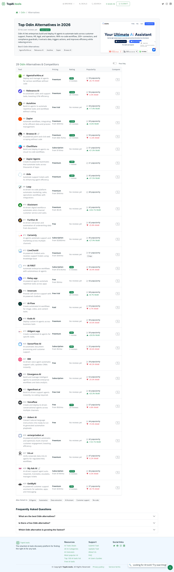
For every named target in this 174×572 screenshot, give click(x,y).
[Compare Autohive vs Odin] (118, 107)
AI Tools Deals (70, 545)
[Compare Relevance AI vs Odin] (118, 93)
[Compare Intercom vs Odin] (118, 293)
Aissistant (32, 204)
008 (29, 359)
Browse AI (67, 50)
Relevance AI (38, 50)
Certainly (32, 235)
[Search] (170, 567)
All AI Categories (71, 549)
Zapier (58, 50)
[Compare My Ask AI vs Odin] (118, 472)
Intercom (32, 290)
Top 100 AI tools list (72, 558)
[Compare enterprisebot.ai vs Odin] (118, 440)
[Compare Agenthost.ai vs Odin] (118, 392)
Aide (28, 174)
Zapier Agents (33, 159)
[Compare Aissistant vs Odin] (118, 209)
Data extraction (56, 500)
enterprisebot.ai (35, 435)
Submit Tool (94, 545)
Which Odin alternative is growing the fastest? (42, 529)
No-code (96, 500)
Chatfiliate (31, 146)
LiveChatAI (32, 250)
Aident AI (32, 417)
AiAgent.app (33, 331)
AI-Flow (31, 303)
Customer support (83, 500)
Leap (28, 186)
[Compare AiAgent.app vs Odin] (118, 334)
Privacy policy (98, 567)
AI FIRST (31, 265)
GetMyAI (31, 483)
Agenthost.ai (34, 389)
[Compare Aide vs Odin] (118, 177)
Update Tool (94, 549)
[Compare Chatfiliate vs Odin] (118, 149)
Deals (84, 4)
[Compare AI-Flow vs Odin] (118, 307)
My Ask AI (32, 468)
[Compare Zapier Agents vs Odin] (118, 163)
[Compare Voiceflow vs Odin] (118, 406)
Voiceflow (32, 402)
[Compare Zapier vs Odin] (118, 122)
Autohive (50, 50)
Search (97, 4)
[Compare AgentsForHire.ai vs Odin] (118, 79)
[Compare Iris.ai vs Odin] (118, 457)
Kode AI (31, 318)
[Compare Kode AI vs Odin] (118, 321)
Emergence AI (34, 374)
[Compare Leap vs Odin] (118, 192)
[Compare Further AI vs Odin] (118, 224)
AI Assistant (69, 500)
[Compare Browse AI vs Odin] (118, 136)
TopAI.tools (25, 542)
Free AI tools (69, 561)
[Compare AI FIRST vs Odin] (118, 268)
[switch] (115, 63)
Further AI (32, 219)
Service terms (114, 567)
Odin (23, 12)
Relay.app (32, 278)
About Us (92, 552)
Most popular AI (71, 555)
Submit (124, 4)
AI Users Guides (95, 558)
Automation (43, 500)
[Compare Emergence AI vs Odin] (118, 378)
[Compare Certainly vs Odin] (118, 239)
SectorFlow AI (34, 343)
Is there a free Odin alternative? (34, 523)
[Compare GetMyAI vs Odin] (118, 488)
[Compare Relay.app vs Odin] (118, 281)
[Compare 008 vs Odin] (118, 363)
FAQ (90, 555)
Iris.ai (30, 453)
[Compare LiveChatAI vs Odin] (118, 254)
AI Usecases (69, 552)
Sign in (111, 4)
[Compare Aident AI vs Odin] (118, 422)
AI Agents (32, 500)
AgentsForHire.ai (25, 50)
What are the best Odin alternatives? (37, 516)
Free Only (122, 63)
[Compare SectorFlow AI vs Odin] (118, 348)
